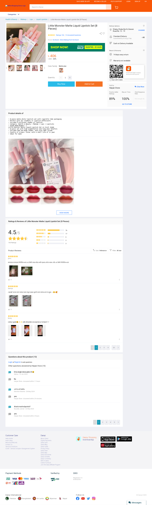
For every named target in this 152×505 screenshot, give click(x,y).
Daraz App (44, 452)
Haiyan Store (114, 88)
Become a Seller (100, 1)
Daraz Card (44, 442)
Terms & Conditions (11, 446)
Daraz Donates (45, 457)
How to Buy (9, 440)
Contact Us (8, 444)
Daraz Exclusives (46, 454)
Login (128, 1)
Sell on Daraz (45, 461)
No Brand (56, 40)
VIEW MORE (64, 213)
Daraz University (46, 459)
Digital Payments (46, 440)
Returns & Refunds (11, 442)
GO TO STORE (127, 104)
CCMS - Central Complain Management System (20, 448)
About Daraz (44, 438)
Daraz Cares (44, 446)
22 (114, 347)
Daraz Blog (44, 444)
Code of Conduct (46, 463)
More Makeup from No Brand (69, 40)
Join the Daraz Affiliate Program (50, 465)
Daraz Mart (44, 450)
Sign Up (137, 1)
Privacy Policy (45, 448)
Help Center (9, 438)
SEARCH (108, 7)
